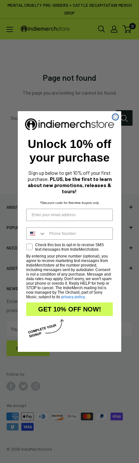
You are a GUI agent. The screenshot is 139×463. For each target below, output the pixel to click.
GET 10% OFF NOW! (69, 309)
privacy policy (73, 297)
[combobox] (36, 233)
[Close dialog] (115, 117)
